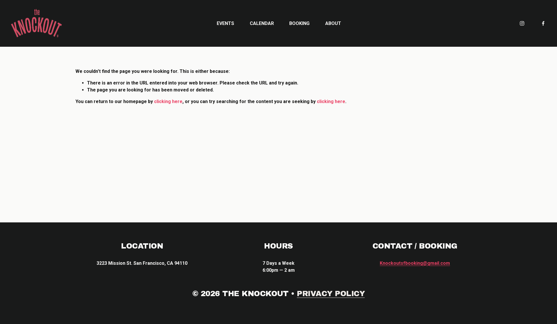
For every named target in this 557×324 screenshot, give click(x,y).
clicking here (168, 101)
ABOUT (333, 23)
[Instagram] (522, 23)
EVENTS (225, 23)
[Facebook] (543, 23)
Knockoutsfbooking (415, 263)
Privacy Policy (331, 293)
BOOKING (299, 23)
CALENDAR (262, 23)
